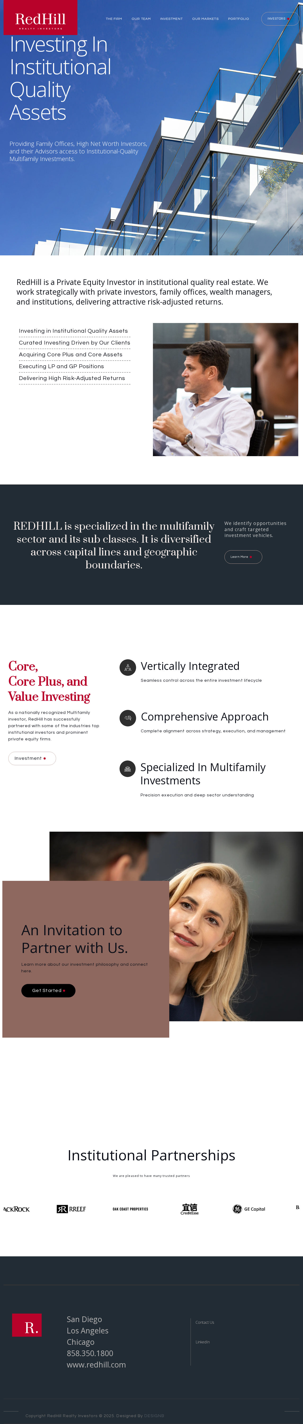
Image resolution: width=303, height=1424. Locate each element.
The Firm (114, 19)
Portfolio (239, 19)
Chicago (80, 1342)
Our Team (141, 19)
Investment (171, 19)
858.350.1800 (90, 1353)
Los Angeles (87, 1330)
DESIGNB (154, 1416)
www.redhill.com (96, 1364)
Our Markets (205, 19)
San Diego (84, 1319)
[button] (111, 19)
